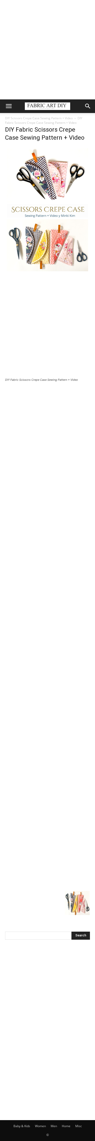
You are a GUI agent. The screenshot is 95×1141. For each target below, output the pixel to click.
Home (66, 1126)
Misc (78, 1126)
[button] (9, 106)
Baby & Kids (21, 1126)
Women (40, 1126)
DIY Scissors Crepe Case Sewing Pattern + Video (39, 118)
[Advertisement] (47, 50)
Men (54, 1126)
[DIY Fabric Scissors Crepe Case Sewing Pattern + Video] (47, 272)
